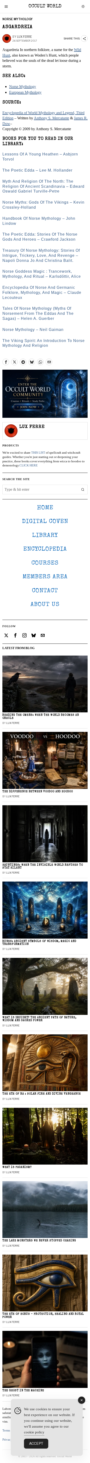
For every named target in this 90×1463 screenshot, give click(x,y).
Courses (45, 563)
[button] (83, 489)
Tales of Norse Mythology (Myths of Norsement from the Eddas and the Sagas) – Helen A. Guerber (38, 313)
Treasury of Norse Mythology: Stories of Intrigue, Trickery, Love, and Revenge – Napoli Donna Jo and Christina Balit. (41, 255)
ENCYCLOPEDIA (45, 549)
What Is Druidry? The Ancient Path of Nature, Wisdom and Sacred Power (39, 1019)
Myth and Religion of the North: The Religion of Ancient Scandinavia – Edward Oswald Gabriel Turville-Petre (43, 186)
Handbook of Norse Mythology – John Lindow (38, 221)
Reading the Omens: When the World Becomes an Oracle (40, 716)
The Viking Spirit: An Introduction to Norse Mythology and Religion (43, 343)
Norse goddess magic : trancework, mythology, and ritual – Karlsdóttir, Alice (41, 273)
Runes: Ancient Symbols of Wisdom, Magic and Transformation (39, 943)
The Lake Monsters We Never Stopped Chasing (39, 1240)
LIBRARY (45, 536)
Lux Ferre (24, 37)
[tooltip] (5, 362)
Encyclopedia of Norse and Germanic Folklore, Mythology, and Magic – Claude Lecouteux (41, 292)
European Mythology (25, 92)
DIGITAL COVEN (45, 522)
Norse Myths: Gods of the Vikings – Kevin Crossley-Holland (43, 204)
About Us (45, 605)
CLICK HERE (28, 465)
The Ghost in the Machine (23, 1390)
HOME (45, 508)
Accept (36, 1443)
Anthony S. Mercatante (51, 118)
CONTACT (45, 591)
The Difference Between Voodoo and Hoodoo (37, 791)
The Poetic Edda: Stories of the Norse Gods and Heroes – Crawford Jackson (40, 236)
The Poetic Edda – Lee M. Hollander (37, 170)
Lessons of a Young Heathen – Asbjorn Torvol (40, 156)
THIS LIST (38, 452)
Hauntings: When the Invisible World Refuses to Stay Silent (42, 866)
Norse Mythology (17, 19)
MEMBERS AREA (45, 577)
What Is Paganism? (17, 1167)
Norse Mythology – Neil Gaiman (33, 330)
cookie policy (34, 1432)
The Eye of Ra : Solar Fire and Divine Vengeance (41, 1094)
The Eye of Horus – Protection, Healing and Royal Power (43, 1315)
